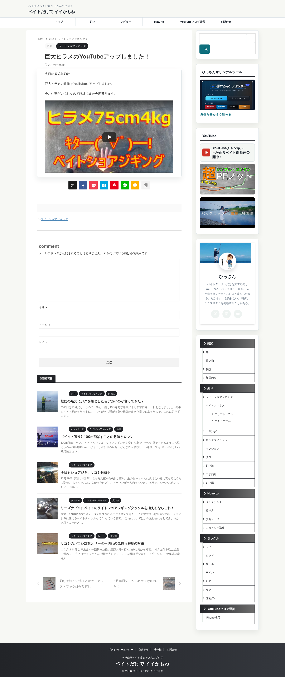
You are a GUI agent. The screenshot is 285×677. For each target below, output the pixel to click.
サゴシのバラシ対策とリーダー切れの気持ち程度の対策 (102, 543)
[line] (125, 185)
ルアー (210, 581)
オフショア (212, 448)
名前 (43, 307)
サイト (43, 342)
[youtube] (238, 314)
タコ (208, 457)
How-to (159, 21)
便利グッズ (212, 598)
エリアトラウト (223, 414)
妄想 (208, 369)
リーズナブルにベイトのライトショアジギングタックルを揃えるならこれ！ (117, 508)
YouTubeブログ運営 (192, 21)
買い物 (210, 360)
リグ (208, 589)
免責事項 (144, 649)
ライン (210, 572)
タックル (213, 538)
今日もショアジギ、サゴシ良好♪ (85, 472)
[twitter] (72, 185)
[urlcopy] (145, 185)
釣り (92, 21)
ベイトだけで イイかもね (51, 11)
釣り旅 (210, 465)
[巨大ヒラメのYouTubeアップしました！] (104, 185)
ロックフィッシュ (216, 440)
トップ (59, 21)
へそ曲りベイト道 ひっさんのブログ (142, 657)
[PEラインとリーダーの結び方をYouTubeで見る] (227, 179)
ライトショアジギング (54, 219)
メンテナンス (214, 502)
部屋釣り (211, 377)
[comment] (135, 185)
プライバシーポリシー (120, 649)
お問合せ (226, 21)
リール (210, 564)
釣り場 (210, 482)
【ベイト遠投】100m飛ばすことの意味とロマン (97, 436)
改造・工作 (212, 519)
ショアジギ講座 (215, 527)
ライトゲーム (222, 420)
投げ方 (210, 510)
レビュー (125, 21)
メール (44, 324)
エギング (211, 431)
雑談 (210, 343)
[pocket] (93, 185)
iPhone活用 (213, 617)
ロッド (210, 555)
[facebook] (83, 185)
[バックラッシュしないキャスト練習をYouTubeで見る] (227, 212)
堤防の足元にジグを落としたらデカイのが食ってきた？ (102, 401)
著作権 (157, 649)
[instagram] (226, 314)
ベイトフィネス (215, 405)
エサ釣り (211, 474)
